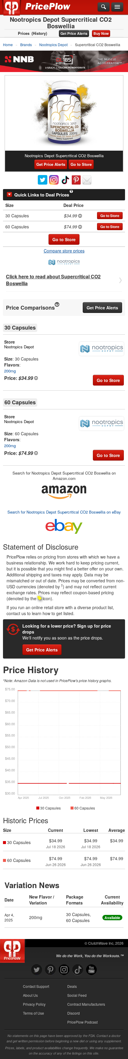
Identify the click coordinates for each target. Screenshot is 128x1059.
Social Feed (77, 995)
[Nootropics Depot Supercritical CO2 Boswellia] (64, 113)
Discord (73, 1013)
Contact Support (36, 986)
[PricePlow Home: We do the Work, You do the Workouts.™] (15, 11)
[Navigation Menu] (117, 7)
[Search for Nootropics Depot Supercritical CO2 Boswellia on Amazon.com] (64, 491)
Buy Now (101, 33)
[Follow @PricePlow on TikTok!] (77, 969)
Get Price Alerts (74, 33)
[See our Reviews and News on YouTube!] (91, 969)
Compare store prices (64, 251)
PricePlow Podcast (82, 1021)
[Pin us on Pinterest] (50, 969)
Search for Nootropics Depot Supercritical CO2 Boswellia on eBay (64, 512)
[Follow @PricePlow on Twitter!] (36, 969)
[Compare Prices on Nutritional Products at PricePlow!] (13, 949)
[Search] (103, 7)
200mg (10, 371)
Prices (23, 33)
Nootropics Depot (19, 347)
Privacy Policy (34, 1004)
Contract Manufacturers (86, 1004)
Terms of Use (33, 1013)
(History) (39, 33)
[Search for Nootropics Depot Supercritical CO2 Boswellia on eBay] (64, 525)
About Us (30, 995)
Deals (72, 986)
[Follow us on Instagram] (64, 969)
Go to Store (81, 164)
